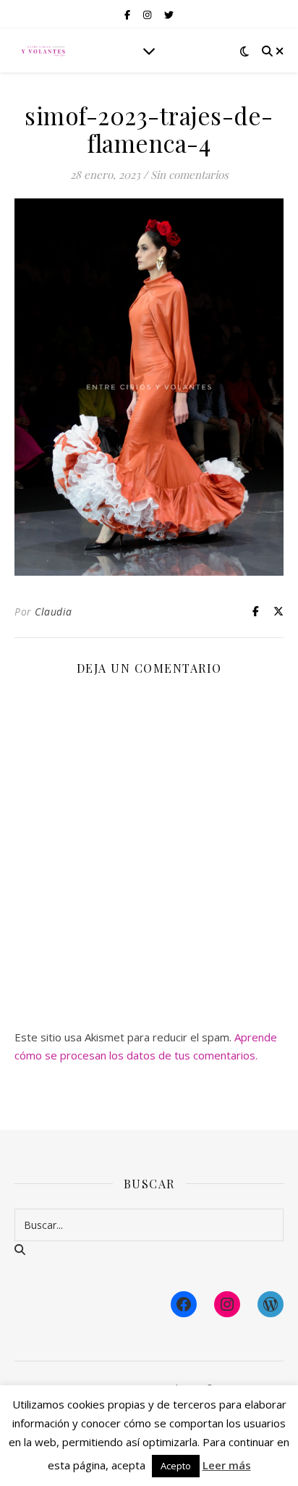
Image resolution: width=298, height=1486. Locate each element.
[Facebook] (184, 1304)
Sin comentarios (189, 174)
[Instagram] (227, 1304)
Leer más (227, 1465)
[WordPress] (270, 1304)
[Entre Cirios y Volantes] (43, 51)
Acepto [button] (176, 1465)
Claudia (53, 611)
